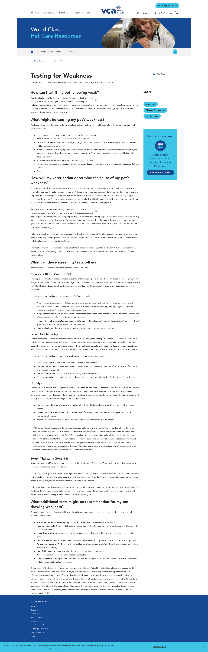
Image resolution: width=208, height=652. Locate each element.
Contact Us (34, 610)
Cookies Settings (159, 647)
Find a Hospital (36, 614)
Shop (88, 13)
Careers (77, 13)
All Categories (43, 52)
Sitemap (34, 636)
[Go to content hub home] (32, 51)
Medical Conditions (155, 110)
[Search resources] (175, 51)
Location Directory (37, 617)
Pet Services (152, 116)
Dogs (58, 52)
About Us (35, 13)
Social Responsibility (38, 625)
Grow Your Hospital (37, 632)
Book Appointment (167, 6)
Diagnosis (150, 104)
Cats (70, 52)
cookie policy (94, 645)
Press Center (64, 13)
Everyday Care (49, 13)
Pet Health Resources (38, 61)
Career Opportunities (39, 629)
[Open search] (171, 13)
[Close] (204, 646)
